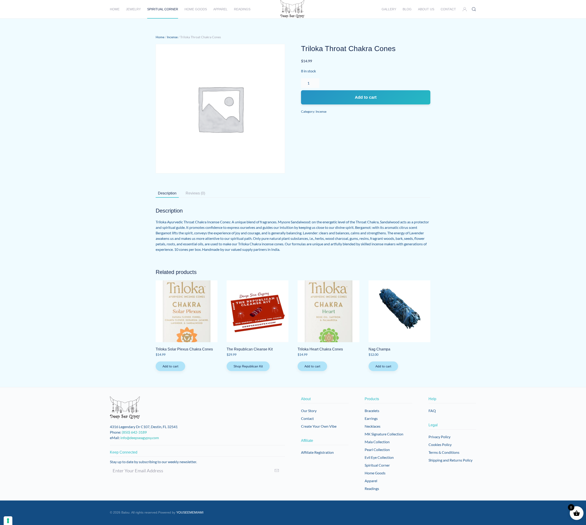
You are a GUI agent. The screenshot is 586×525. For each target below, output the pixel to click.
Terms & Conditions (444, 452)
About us (426, 9)
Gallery (389, 9)
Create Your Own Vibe (318, 426)
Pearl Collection (377, 449)
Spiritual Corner (377, 465)
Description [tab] (167, 193)
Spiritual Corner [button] (162, 9)
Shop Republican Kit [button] (248, 366)
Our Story (309, 410)
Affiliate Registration (317, 452)
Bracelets (372, 410)
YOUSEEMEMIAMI (189, 512)
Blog (407, 9)
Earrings (371, 418)
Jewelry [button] (133, 9)
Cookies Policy (440, 444)
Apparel (220, 9)
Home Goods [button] (195, 9)
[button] (464, 9)
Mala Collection (377, 442)
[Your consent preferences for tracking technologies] (8, 520)
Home (114, 9)
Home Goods (375, 473)
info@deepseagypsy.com (139, 437)
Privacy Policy (439, 437)
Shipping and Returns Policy (450, 460)
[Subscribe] (277, 470)
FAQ (432, 410)
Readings (242, 9)
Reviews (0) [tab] (195, 193)
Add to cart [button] (170, 366)
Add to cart (366, 97)
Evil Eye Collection (379, 457)
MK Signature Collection (384, 434)
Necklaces (372, 426)
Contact (448, 9)
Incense (172, 37)
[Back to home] (293, 9)
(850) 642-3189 (134, 432)
